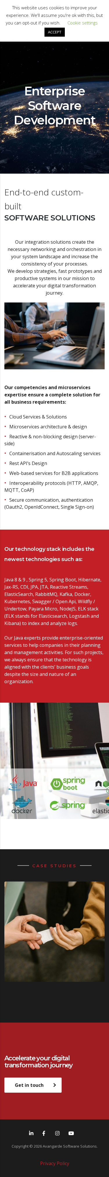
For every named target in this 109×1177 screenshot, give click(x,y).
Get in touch (29, 1085)
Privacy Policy (54, 1163)
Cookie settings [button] (82, 23)
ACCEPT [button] (54, 32)
